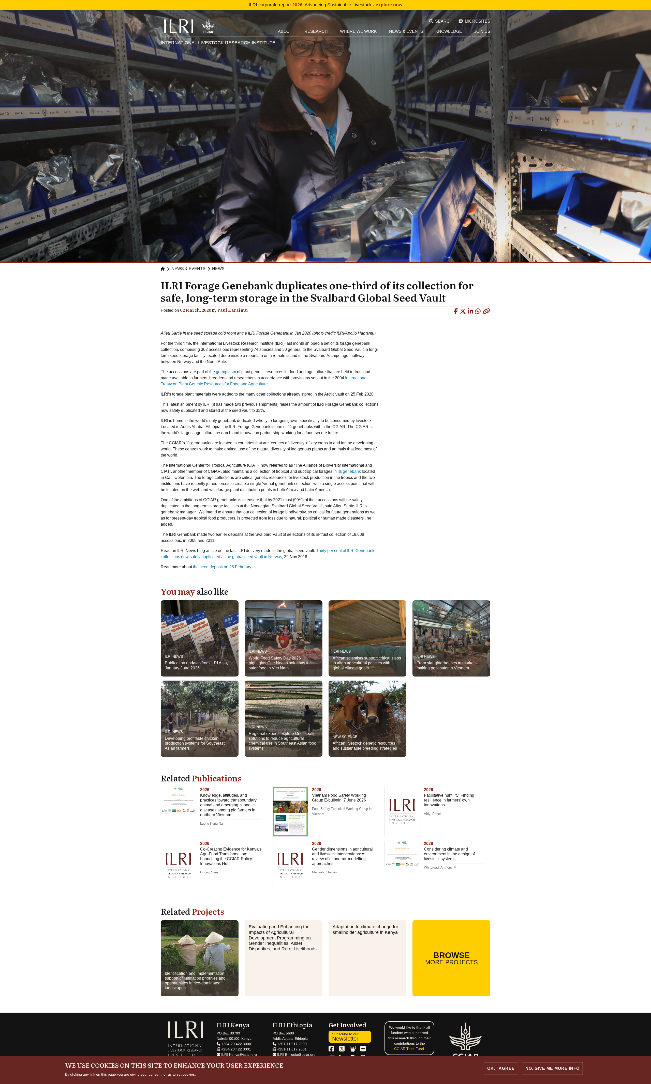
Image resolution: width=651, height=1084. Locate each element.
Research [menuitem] (316, 31)
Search (444, 21)
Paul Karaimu (232, 310)
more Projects (451, 958)
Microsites (477, 21)
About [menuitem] (285, 31)
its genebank (349, 471)
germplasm (226, 372)
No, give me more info (552, 1068)
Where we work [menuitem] (358, 31)
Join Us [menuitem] (482, 31)
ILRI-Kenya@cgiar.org (238, 1054)
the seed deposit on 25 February (222, 567)
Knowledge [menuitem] (448, 31)
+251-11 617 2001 (291, 1049)
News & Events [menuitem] (406, 31)
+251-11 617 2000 (291, 1044)
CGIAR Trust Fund (409, 1049)
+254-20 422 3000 (235, 1044)
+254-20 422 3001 (235, 1049)
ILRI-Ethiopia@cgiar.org (296, 1054)
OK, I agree (501, 1068)
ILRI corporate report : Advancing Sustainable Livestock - (325, 4)
